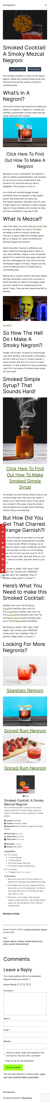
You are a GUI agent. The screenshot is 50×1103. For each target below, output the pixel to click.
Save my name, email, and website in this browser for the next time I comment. (25, 1054)
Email (7, 1030)
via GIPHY (7, 325)
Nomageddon (9, 5)
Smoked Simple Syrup (33, 941)
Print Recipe (34, 69)
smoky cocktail (9, 944)
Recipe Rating (10, 984)
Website (7, 1041)
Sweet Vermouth (15, 618)
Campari (11, 615)
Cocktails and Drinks (32, 929)
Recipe (44, 929)
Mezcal (19, 621)
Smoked (20, 941)
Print (27, 796)
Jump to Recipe (17, 69)
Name (7, 1018)
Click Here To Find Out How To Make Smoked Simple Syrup (25, 478)
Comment (9, 990)
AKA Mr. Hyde (35, 226)
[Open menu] (45, 5)
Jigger (10, 611)
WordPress (27, 1098)
